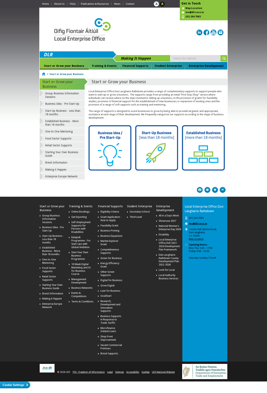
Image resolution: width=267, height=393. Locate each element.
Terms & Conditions (82, 301)
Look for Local (167, 269)
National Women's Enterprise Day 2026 (170, 227)
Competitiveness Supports (109, 251)
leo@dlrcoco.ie (194, 12)
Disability (164, 234)
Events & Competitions (78, 294)
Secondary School (140, 211)
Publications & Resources (95, 3)
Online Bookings (80, 211)
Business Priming (109, 230)
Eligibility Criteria (109, 211)
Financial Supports (135, 66)
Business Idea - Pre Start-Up (62, 103)
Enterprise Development (206, 66)
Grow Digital (107, 285)
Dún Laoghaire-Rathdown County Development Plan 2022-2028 (169, 259)
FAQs (73, 3)
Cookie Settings (13, 385)
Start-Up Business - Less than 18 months (62, 112)
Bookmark (215, 190)
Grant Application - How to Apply (111, 218)
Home (45, 3)
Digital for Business (111, 280)
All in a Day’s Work (169, 215)
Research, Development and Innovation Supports (110, 306)
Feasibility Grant (109, 225)
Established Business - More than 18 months (62, 123)
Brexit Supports (109, 353)
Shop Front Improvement (108, 338)
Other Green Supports (107, 273)
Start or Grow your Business (64, 66)
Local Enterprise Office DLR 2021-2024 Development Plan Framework (169, 244)
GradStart (105, 295)
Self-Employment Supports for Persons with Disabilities (80, 227)
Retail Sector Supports (58, 145)
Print (200, 190)
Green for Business (111, 258)
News (117, 3)
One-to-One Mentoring (59, 131)
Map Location (193, 8)
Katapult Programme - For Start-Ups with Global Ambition (81, 242)
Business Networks (81, 287)
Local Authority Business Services (168, 277)
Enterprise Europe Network (61, 176)
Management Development (78, 281)
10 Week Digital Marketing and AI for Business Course (81, 269)
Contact (130, 3)
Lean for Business (110, 290)
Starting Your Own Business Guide (61, 154)
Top (223, 190)
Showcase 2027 (167, 220)
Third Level (136, 216)
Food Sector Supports (58, 138)
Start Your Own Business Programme (79, 255)
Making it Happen (55, 169)
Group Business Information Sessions (62, 95)
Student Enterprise (168, 66)
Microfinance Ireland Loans (108, 330)
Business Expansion (111, 235)
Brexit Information (56, 162)
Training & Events (104, 66)
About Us (59, 3)
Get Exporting (79, 216)
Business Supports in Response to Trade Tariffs (110, 319)
